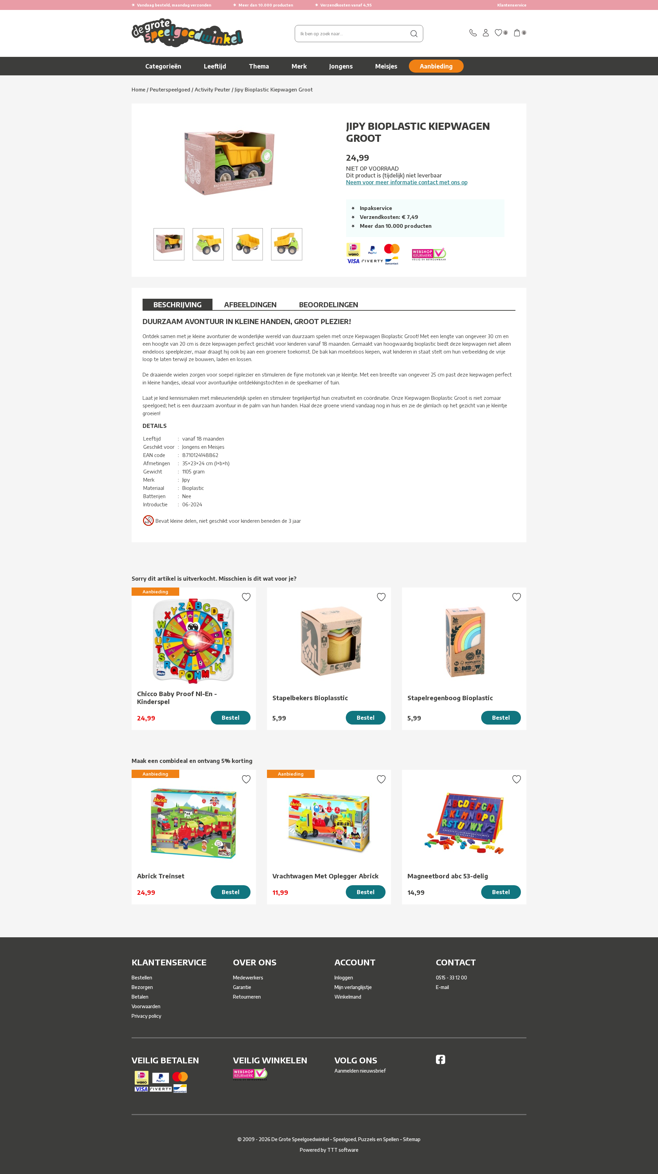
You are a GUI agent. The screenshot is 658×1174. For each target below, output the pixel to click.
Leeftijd (215, 66)
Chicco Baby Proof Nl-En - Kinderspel (177, 697)
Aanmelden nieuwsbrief (360, 1071)
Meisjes (386, 66)
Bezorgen (142, 987)
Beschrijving (178, 304)
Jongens (341, 66)
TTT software (342, 1150)
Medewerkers (248, 977)
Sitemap (412, 1139)
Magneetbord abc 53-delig (447, 876)
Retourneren (247, 997)
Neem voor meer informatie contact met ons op (406, 182)
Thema (259, 66)
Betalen (140, 997)
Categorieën (163, 66)
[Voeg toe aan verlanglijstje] (246, 598)
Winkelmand (347, 997)
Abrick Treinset (160, 876)
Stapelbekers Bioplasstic (310, 698)
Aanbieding (436, 66)
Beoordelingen (328, 304)
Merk (299, 66)
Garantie (242, 987)
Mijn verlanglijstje (353, 987)
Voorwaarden (146, 1006)
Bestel (231, 717)
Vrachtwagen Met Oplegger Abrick (325, 876)
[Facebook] (440, 1062)
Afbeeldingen (250, 304)
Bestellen (142, 977)
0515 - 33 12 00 (451, 977)
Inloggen (343, 977)
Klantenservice (511, 5)
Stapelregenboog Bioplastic (450, 698)
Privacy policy (146, 1016)
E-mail (442, 987)
